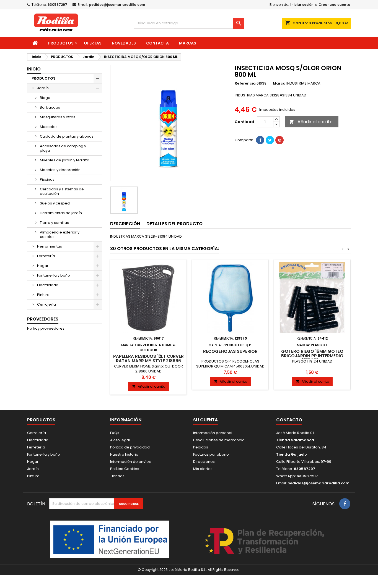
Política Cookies (124, 468)
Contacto (289, 420)
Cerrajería (46, 304)
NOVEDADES (124, 43)
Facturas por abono (211, 454)
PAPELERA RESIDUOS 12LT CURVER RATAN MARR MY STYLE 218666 (148, 358)
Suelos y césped (55, 203)
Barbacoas (50, 107)
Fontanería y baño (53, 275)
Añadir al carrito (311, 122)
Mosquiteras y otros (57, 117)
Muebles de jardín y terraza (64, 160)
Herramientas (49, 246)
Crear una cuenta (334, 4)
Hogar (42, 265)
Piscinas (47, 179)
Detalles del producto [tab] (174, 223)
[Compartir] (260, 140)
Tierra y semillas (54, 222)
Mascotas (49, 126)
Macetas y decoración (60, 169)
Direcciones (204, 461)
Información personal (212, 432)
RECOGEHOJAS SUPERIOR (230, 351)
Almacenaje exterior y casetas (59, 234)
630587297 (57, 4)
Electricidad (47, 285)
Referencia (245, 83)
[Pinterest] (279, 140)
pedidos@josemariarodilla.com (117, 4)
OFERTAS (93, 43)
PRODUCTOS (61, 43)
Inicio (34, 69)
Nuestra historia (124, 454)
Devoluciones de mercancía (219, 440)
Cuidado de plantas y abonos (67, 136)
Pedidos (200, 447)
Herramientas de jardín (61, 213)
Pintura (43, 294)
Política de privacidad (130, 447)
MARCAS (187, 43)
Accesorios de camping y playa (63, 148)
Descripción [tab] (125, 223)
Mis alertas (203, 468)
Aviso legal (120, 440)
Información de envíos (130, 461)
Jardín (43, 88)
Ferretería (46, 256)
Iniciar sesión (302, 4)
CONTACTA (157, 43)
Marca (279, 83)
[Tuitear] (270, 140)
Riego (45, 97)
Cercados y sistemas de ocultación (62, 191)
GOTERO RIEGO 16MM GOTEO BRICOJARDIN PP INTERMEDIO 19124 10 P (312, 355)
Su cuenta (205, 420)
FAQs (114, 432)
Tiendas (117, 476)
